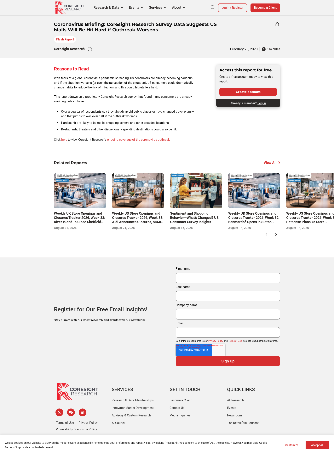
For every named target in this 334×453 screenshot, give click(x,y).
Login (225, 7)
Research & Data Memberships (133, 400)
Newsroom (234, 415)
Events (231, 408)
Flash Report (65, 39)
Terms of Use (235, 341)
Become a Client (265, 7)
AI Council (118, 423)
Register (238, 7)
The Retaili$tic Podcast (243, 423)
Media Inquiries (180, 415)
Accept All (317, 445)
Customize (291, 445)
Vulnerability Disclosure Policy (76, 429)
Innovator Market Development (133, 408)
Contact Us (177, 408)
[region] (167, 444)
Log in (261, 103)
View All (270, 163)
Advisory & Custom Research (131, 415)
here (64, 139)
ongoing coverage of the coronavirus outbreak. (138, 139)
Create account (248, 92)
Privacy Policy (215, 341)
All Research (235, 400)
